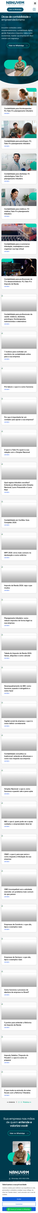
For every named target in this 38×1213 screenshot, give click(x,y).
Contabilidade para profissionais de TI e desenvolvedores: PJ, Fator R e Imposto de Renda (18, 281)
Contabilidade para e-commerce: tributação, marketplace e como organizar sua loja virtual (17, 246)
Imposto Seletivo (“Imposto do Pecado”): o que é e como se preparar (16, 1057)
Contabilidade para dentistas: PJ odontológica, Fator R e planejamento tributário (17, 176)
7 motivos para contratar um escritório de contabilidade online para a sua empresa (17, 354)
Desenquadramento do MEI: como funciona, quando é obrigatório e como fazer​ (17, 688)
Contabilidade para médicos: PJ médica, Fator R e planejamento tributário (16, 211)
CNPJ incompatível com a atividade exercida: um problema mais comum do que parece (18, 891)
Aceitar (19, 1199)
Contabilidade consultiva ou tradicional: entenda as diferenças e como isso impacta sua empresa (18, 756)
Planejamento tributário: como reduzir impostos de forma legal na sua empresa (18, 620)
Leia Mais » (7, 113)
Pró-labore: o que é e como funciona (18, 387)
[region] (19, 1197)
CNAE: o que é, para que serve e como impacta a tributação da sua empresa (17, 856)
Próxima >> (27, 1102)
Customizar (19, 1204)
